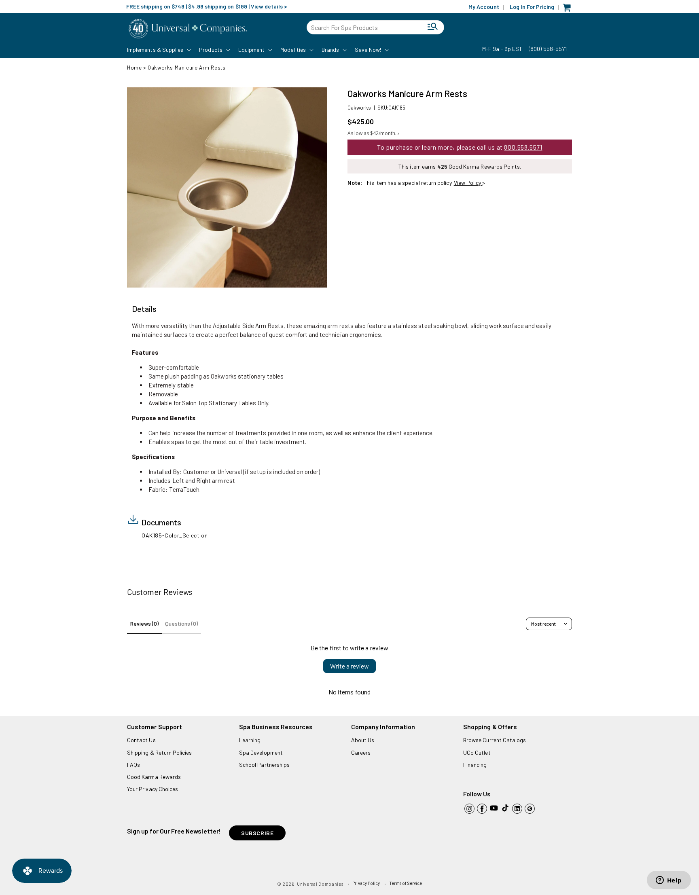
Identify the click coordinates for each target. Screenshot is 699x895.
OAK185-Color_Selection (175, 535)
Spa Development (261, 752)
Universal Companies (320, 884)
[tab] (144, 308)
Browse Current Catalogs (494, 739)
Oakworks (359, 107)
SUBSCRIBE (257, 832)
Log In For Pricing (532, 7)
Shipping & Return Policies (159, 752)
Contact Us (141, 739)
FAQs (133, 764)
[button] (158, 49)
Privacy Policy (366, 883)
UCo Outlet (477, 752)
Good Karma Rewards (154, 776)
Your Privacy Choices (152, 788)
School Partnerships (264, 764)
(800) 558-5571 (548, 48)
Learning (250, 739)
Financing (475, 764)
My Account (483, 7)
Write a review (349, 666)
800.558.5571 (523, 147)
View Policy (468, 182)
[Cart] (569, 9)
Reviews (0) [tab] (144, 623)
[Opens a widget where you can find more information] (668, 881)
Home (134, 67)
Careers (361, 752)
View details (267, 6)
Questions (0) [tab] (181, 623)
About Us (362, 739)
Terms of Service (405, 883)
